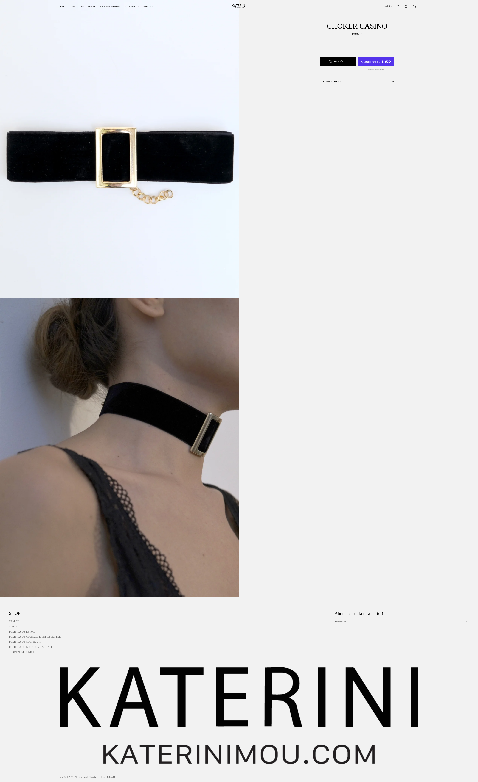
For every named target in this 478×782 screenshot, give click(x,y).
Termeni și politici (108, 777)
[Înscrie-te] (466, 622)
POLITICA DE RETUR (22, 631)
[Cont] (406, 6)
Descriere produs (331, 81)
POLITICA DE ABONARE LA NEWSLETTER (35, 636)
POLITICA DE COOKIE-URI (25, 641)
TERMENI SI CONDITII (22, 652)
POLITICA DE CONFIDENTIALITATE (31, 647)
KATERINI (72, 777)
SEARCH (14, 621)
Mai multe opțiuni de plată (376, 69)
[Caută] (398, 6)
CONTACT (15, 626)
